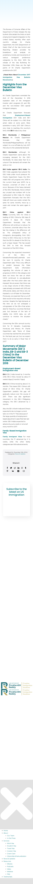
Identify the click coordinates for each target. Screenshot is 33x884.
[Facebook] (7, 467)
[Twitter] (11, 467)
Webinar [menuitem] (10, 871)
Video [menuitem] (9, 869)
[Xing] (18, 471)
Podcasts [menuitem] (10, 866)
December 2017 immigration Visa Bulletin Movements (16, 77)
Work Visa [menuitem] (10, 843)
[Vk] (13, 471)
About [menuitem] (6, 833)
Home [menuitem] (6, 830)
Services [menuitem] (6, 841)
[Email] (24, 471)
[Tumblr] (25, 467)
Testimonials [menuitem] (8, 877)
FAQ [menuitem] (8, 874)
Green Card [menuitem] (11, 854)
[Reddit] (15, 467)
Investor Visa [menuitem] (11, 851)
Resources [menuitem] (7, 861)
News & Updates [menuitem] (9, 859)
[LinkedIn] (18, 467)
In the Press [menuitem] (11, 838)
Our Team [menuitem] (10, 836)
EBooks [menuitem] (9, 864)
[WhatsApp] (22, 467)
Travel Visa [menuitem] (10, 848)
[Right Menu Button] (16, 826)
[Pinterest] (7, 471)
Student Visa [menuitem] (11, 846)
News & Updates (20, 454)
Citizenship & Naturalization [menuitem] (16, 856)
